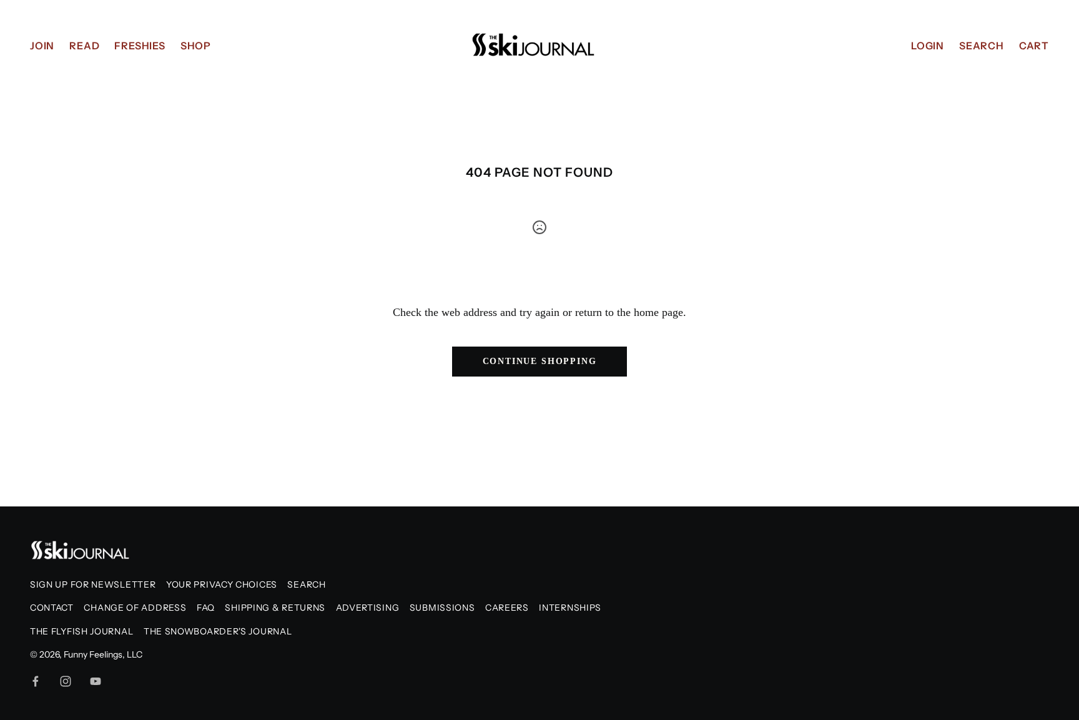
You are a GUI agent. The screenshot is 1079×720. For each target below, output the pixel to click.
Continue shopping (540, 361)
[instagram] (66, 681)
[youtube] (96, 681)
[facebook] (36, 681)
